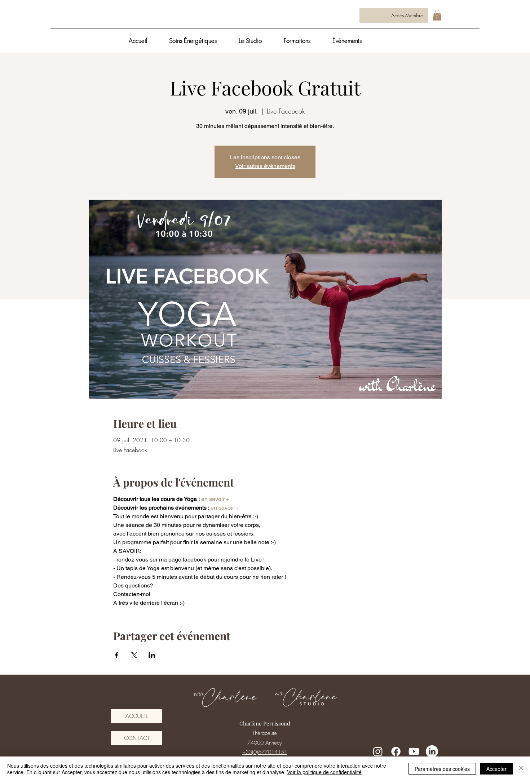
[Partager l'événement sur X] (134, 655)
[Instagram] (378, 751)
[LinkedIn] (432, 751)
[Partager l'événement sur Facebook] (116, 655)
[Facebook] (396, 751)
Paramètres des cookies (442, 768)
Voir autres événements (265, 166)
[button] (437, 15)
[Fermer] (521, 768)
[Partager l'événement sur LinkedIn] (152, 655)
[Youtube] (414, 751)
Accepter (496, 768)
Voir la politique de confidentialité (324, 772)
